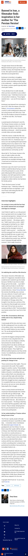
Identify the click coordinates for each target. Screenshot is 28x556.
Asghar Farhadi (13, 425)
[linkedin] (4, 534)
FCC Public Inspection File (20, 532)
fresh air (8, 485)
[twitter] (4, 537)
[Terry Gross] (4, 498)
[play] (2, 554)
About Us (17, 525)
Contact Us (17, 528)
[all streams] (26, 554)
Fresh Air (6, 482)
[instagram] (4, 525)
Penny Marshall (20, 290)
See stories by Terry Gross (17, 506)
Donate (23, 2)
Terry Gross (12, 26)
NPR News (16, 485)
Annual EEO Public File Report (20, 539)
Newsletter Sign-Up (7, 540)
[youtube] (4, 531)
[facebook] (4, 528)
